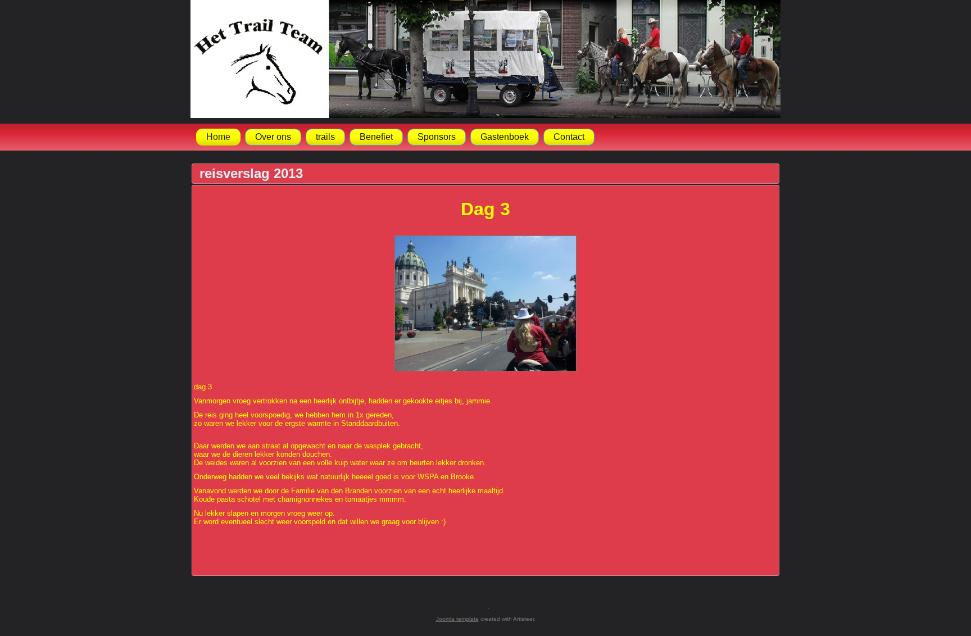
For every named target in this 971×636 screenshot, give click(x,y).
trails (325, 137)
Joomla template (457, 619)
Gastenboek (504, 137)
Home (218, 137)
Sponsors (437, 137)
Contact (568, 137)
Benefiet (376, 137)
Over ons (273, 137)
